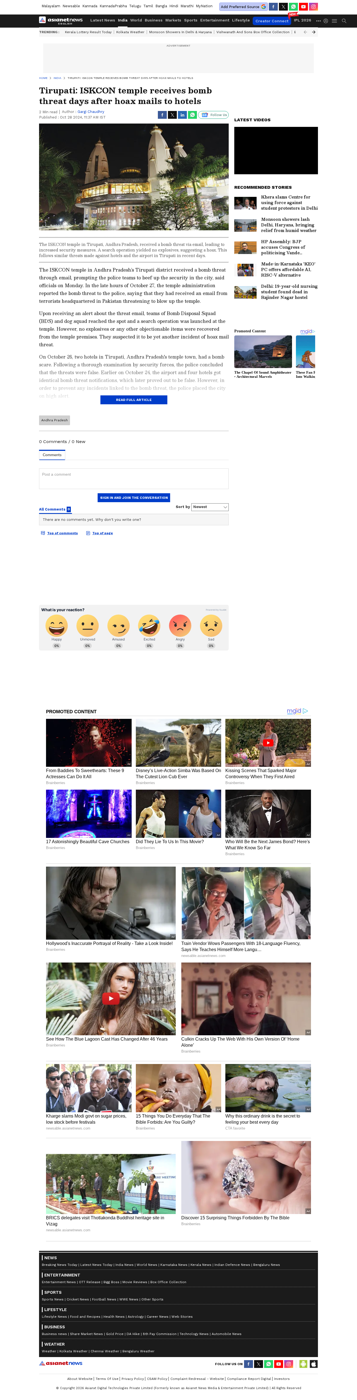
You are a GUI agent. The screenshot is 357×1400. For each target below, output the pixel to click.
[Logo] (62, 20)
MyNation (204, 6)
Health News (114, 1317)
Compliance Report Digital (249, 1379)
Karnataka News (173, 1265)
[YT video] (303, 7)
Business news (54, 1334)
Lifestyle (241, 20)
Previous (305, 32)
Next (314, 32)
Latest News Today (96, 1265)
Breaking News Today (59, 1265)
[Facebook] (273, 7)
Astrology (136, 1317)
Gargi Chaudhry (91, 112)
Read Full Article (134, 400)
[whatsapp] (293, 7)
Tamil (148, 6)
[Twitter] (283, 7)
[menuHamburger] (334, 20)
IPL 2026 (302, 20)
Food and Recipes (85, 1317)
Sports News (53, 1299)
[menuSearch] (344, 21)
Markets (173, 20)
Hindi (173, 6)
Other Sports (152, 1299)
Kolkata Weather (130, 32)
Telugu (135, 6)
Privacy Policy (133, 1379)
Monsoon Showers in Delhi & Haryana (180, 32)
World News (147, 1265)
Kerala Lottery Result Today (88, 32)
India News (124, 1265)
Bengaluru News (266, 1265)
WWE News (128, 1299)
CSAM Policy (157, 1379)
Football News (104, 1299)
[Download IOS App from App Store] (313, 1364)
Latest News (102, 20)
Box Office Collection (168, 1282)
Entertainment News (59, 1282)
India (122, 20)
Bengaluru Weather (138, 1351)
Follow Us (219, 115)
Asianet (60, 1363)
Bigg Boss (111, 1282)
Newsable (71, 6)
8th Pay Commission (160, 1334)
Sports (190, 20)
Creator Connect (271, 21)
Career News (157, 1317)
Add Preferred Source (240, 7)
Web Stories (182, 1317)
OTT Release (89, 1282)
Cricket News (78, 1299)
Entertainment (214, 20)
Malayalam (51, 6)
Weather (49, 1351)
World (136, 20)
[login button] (327, 21)
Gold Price (115, 1334)
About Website (80, 1379)
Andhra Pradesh (54, 420)
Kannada (89, 6)
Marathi (187, 6)
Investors (282, 1379)
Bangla (161, 6)
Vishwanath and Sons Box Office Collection (253, 32)
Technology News (194, 1334)
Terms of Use (107, 1379)
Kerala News (200, 1265)
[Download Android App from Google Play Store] (303, 1364)
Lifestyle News (54, 1317)
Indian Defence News (232, 1265)
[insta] (313, 7)
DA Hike (133, 1334)
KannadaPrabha (113, 6)
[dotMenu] (318, 20)
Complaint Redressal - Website (197, 1379)
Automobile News (227, 1334)
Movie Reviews (134, 1282)
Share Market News (86, 1334)
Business (154, 20)
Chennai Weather (105, 1351)
